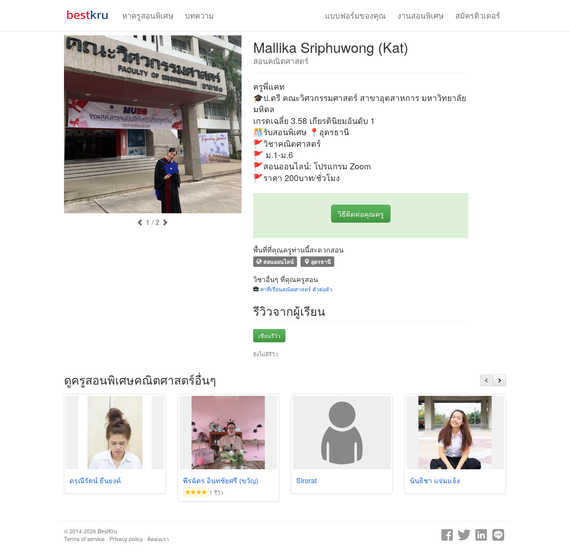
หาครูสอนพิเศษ (147, 15)
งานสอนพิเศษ (420, 15)
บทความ (199, 15)
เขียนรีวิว (269, 336)
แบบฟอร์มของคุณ (355, 15)
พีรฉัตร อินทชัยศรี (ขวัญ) (220, 480)
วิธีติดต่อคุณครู (361, 214)
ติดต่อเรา (158, 539)
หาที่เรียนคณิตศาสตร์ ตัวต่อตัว (296, 289)
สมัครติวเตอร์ (477, 15)
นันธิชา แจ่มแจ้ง (435, 480)
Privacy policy (126, 539)
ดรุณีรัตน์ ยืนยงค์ (95, 480)
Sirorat (306, 480)
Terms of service (84, 539)
